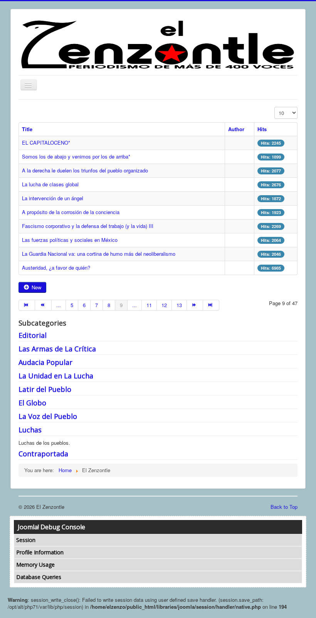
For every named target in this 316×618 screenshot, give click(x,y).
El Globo (32, 402)
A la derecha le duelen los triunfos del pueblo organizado (85, 170)
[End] (211, 305)
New (35, 287)
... (58, 305)
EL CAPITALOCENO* (46, 142)
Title (27, 129)
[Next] (195, 305)
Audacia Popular (45, 362)
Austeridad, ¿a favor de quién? (56, 267)
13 (179, 305)
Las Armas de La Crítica (57, 348)
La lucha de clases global (50, 184)
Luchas (30, 429)
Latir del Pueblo (44, 389)
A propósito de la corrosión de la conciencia (70, 212)
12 (164, 305)
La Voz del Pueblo (47, 416)
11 (149, 305)
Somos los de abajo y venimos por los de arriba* (76, 156)
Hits (262, 129)
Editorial (32, 335)
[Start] (26, 305)
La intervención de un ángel (52, 198)
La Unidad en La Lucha (55, 375)
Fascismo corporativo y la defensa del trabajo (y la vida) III (87, 226)
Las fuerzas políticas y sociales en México (70, 239)
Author (236, 129)
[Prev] (43, 305)
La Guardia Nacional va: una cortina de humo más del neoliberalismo (98, 253)
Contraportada (43, 453)
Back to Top (284, 506)
